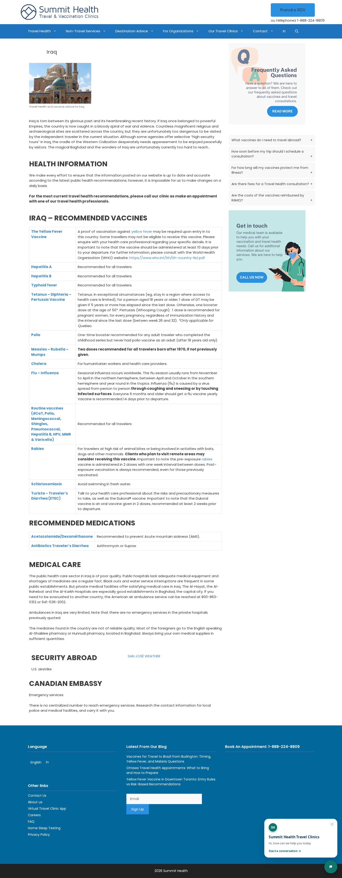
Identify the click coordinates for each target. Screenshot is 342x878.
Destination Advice (131, 31)
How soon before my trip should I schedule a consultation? (271, 154)
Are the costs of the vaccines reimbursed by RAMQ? (271, 198)
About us (35, 802)
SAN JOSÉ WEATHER (144, 656)
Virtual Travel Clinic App (47, 808)
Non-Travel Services (83, 31)
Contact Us (37, 795)
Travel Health (39, 31)
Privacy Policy (39, 834)
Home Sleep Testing (44, 828)
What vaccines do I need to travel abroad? (271, 140)
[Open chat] (330, 866)
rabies (207, 459)
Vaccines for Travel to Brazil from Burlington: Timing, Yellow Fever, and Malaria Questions (168, 759)
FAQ (31, 821)
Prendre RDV (292, 10)
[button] (296, 31)
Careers (34, 815)
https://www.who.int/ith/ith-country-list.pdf (167, 257)
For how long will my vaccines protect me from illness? (271, 170)
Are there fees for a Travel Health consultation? (271, 184)
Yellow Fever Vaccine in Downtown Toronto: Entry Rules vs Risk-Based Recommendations (170, 781)
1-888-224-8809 (311, 20)
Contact (260, 31)
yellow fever (141, 231)
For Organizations (178, 31)
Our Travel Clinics (223, 31)
